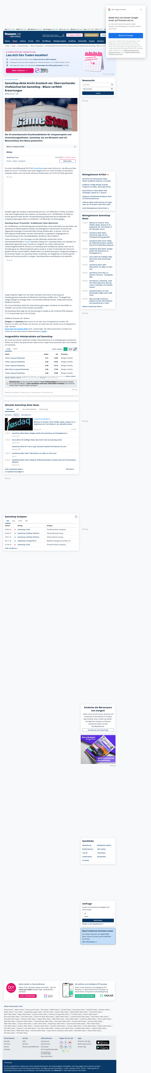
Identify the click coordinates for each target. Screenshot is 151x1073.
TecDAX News (66, 1010)
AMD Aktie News (10, 1024)
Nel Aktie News (9, 1028)
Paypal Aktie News (44, 1019)
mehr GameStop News (13, 469)
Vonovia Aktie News (95, 1021)
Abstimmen (98, 920)
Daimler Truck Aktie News (26, 1028)
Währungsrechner (84, 1044)
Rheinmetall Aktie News (79, 1012)
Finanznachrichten (32, 1010)
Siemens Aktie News (57, 1026)
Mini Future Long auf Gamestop (17, 369)
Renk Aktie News (72, 1019)
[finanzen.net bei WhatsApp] (63, 1051)
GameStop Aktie (23, 46)
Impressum (45, 1041)
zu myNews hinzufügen (14, 472)
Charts (9, 161)
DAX (6, 29)
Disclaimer (45, 1047)
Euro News (19, 1012)
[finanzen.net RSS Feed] (68, 1051)
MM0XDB (13, 378)
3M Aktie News (9, 1033)
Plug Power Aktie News (99, 1017)
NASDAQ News (91, 1010)
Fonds (30, 41)
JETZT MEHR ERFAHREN (85, 996)
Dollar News (8, 1012)
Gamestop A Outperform (27, 541)
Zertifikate (46, 41)
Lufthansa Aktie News (88, 1019)
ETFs (38, 41)
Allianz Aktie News (90, 1014)
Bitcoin (73, 29)
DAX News (45, 1010)
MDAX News (54, 1010)
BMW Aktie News (23, 1031)
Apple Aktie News (62, 1017)
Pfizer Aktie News (93, 1024)
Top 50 (84, 853)
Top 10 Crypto (47, 29)
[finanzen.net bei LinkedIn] (65, 1047)
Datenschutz (45, 1044)
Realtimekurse (87, 849)
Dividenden (101, 857)
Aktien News (19, 1010)
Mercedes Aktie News (63, 1021)
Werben (25, 1044)
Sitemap (7, 1049)
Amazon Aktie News (39, 1014)
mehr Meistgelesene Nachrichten (95, 208)
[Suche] (63, 35)
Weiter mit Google (126, 35)
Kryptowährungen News (33, 1012)
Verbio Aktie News (94, 1031)
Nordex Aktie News (79, 1021)
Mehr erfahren (18, 70)
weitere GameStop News (91, 306)
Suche (98, 93)
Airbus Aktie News (104, 1019)
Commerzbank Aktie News (80, 1017)
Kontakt (7, 1041)
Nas (60, 29)
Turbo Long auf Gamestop (15, 358)
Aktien (7, 41)
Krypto (92, 41)
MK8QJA (7, 378)
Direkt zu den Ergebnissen (92, 924)
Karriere (7, 1044)
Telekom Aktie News (98, 1028)
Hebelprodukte (59, 41)
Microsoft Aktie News (12, 1017)
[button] (74, 35)
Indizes (23, 41)
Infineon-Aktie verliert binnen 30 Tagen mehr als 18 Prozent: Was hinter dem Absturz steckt (97, 203)
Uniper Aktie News (25, 1024)
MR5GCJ (68, 376)
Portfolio (85, 860)
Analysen (22, 161)
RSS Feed (69, 469)
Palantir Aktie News (25, 1026)
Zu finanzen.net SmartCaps (98, 730)
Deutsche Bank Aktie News (44, 1017)
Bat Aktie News (9, 1031)
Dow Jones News (79, 1010)
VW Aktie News (22, 1033)
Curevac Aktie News (74, 1026)
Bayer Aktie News (24, 1014)
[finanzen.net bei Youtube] (70, 1042)
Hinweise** (43, 378)
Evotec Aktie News (40, 1024)
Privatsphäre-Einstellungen (46, 1053)
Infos (44, 331)
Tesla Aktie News (95, 1012)
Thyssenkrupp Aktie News (43, 1021)
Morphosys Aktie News (56, 1024)
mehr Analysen (11, 548)
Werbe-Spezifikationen (30, 1047)
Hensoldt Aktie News (11, 1019)
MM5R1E (18, 378)
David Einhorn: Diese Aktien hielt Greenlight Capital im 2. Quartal (94, 191)
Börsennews (8, 1010)
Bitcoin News (48, 1012)
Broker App (82, 1047)
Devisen (100, 41)
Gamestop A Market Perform (28, 533)
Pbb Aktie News (80, 1031)
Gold (105, 29)
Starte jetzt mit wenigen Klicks (16, 329)
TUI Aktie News (76, 1014)
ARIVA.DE (57, 1070)
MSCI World (31, 29)
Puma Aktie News (89, 1026)
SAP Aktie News (27, 1017)
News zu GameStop (37, 46)
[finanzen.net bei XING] (70, 1047)
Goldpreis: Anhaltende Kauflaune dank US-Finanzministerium (97, 197)
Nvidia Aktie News (61, 1012)
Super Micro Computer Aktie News (60, 1031)
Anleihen (72, 41)
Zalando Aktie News (38, 1031)
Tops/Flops (101, 853)
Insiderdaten (87, 857)
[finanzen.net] (13, 34)
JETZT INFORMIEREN (27, 996)
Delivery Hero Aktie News (64, 1028)
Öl (96, 29)
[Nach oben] (111, 1070)
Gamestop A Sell (24, 529)
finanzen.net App (84, 1041)
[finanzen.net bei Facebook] (65, 1042)
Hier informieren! (89, 942)
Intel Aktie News (10, 1026)
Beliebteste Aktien (104, 845)
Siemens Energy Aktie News (59, 1014)
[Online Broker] (13, 36)
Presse (6, 1047)
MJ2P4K (73, 376)
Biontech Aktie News (24, 1021)
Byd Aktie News (9, 1021)
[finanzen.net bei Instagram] (61, 1042)
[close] (141, 9)
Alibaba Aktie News (82, 1028)
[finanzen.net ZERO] (41, 70)
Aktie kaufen (67, 161)
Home (7, 46)
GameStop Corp (12, 157)
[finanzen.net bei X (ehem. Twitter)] (61, 1047)
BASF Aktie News (10, 1014)
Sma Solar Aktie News (45, 1028)
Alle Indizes (101, 849)
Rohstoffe (82, 41)
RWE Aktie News (58, 1019)
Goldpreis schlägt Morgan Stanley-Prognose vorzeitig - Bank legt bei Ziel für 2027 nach (96, 186)
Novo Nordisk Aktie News (76, 1024)
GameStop (38, 168)
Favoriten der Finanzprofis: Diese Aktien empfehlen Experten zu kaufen (96, 180)
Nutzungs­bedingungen (49, 1049)
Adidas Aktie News (104, 1026)
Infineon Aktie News (28, 1019)
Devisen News (104, 1010)
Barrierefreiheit (46, 1056)
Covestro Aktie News (41, 1026)
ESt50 (17, 29)
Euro (85, 29)
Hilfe (24, 1041)
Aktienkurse (86, 845)
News (15, 41)
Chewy (27, 242)
